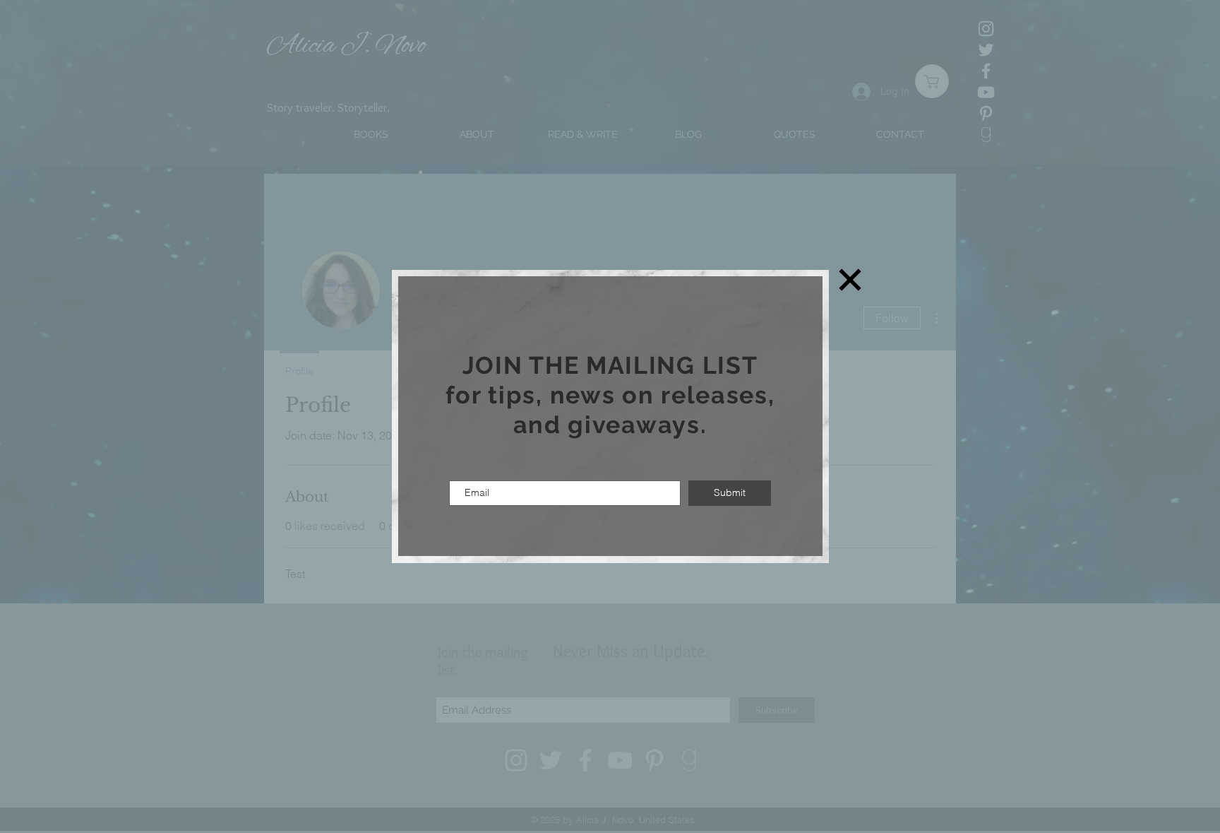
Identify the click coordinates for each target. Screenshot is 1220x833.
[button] (850, 279)
